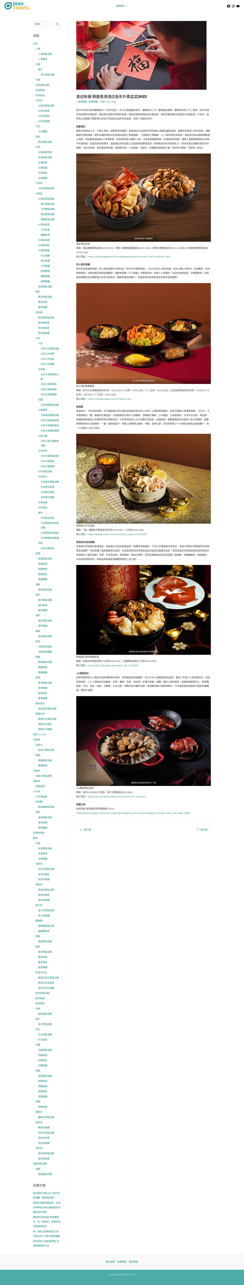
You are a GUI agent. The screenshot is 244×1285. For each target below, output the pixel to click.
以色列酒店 (44, 116)
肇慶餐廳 (45, 276)
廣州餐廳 (42, 307)
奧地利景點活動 (46, 889)
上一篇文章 (84, 829)
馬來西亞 (40, 703)
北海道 (41, 369)
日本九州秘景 (47, 353)
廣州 (38, 291)
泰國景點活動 (45, 558)
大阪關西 (42, 410)
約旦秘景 (42, 1039)
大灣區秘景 (44, 224)
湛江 (40, 69)
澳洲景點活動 (45, 817)
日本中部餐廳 (47, 466)
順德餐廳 (45, 281)
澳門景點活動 (45, 620)
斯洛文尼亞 (41, 972)
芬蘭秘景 (42, 1055)
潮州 (38, 594)
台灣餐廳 (42, 178)
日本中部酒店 (47, 461)
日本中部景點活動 (50, 456)
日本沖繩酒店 (47, 548)
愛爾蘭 (39, 920)
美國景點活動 (45, 760)
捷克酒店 (42, 962)
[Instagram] (233, 6)
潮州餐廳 (42, 610)
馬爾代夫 (40, 713)
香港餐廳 (42, 698)
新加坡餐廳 (44, 333)
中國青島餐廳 (45, 651)
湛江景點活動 (47, 74)
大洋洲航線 (41, 796)
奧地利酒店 (44, 895)
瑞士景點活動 (45, 1024)
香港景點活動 (45, 682)
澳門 (38, 615)
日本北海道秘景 (49, 384)
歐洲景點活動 (42, 993)
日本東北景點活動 (50, 481)
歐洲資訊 (40, 1003)
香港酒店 (42, 693)
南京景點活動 (45, 142)
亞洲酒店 (40, 95)
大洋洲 (36, 791)
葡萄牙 (39, 1112)
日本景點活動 (45, 471)
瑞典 (38, 1008)
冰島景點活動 (45, 848)
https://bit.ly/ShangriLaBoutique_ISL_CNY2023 (113, 665)
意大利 (39, 905)
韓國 (38, 657)
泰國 (38, 553)
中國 (38, 64)
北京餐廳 (42, 131)
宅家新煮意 (38, 832)
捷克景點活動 (45, 952)
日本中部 (42, 450)
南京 (38, 136)
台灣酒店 (42, 172)
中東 (38, 79)
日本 (38, 338)
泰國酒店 (42, 574)
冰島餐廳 (42, 858)
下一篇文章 (203, 829)
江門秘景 (45, 229)
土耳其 (39, 183)
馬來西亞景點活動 (47, 708)
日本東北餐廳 (47, 497)
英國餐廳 (42, 1096)
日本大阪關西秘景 (50, 420)
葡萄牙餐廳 (44, 1127)
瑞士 (38, 1019)
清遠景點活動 (40, 1163)
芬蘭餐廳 (42, 1065)
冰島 (38, 843)
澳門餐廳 (42, 625)
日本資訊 (42, 507)
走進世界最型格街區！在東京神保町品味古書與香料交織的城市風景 (46, 1207)
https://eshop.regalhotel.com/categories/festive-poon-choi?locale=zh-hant (129, 256)
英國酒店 (42, 1091)
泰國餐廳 (42, 579)
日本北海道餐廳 (49, 394)
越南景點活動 (45, 636)
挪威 (38, 936)
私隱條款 (122, 1261)
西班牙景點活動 (46, 1132)
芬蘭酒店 (42, 1060)
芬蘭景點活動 (45, 1050)
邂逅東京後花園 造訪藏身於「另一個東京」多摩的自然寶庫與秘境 (46, 1222)
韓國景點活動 (45, 662)
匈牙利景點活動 (46, 869)
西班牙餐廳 (44, 1143)
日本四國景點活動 (50, 405)
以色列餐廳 (44, 121)
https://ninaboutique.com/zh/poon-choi (109, 399)
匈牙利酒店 (44, 874)
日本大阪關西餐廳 (50, 430)
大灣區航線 (44, 240)
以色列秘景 (44, 111)
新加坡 (39, 312)
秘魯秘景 (40, 786)
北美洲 (36, 739)
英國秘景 (42, 1081)
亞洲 (35, 43)
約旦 (38, 1029)
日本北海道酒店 (49, 389)
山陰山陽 (42, 435)
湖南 (38, 584)
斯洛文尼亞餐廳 (46, 988)
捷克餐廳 (42, 967)
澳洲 (38, 812)
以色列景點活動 (46, 105)
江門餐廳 (45, 266)
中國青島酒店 (45, 646)
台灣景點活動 (45, 157)
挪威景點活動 (45, 941)
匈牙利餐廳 (44, 879)
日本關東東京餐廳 (50, 538)
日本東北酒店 (47, 492)
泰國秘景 (42, 564)
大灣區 (39, 193)
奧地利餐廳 (44, 900)
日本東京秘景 (47, 518)
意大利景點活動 (46, 910)
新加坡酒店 (44, 328)
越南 (38, 631)
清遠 (38, 1169)
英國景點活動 (45, 1076)
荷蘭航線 (42, 1106)
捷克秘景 (42, 957)
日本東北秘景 (47, 487)
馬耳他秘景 (44, 1158)
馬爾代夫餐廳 (45, 729)
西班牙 (39, 1122)
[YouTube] (238, 6)
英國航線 (42, 1086)
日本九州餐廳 (47, 364)
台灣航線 (42, 167)
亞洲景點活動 (42, 85)
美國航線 (42, 765)
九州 (40, 343)
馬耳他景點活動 (46, 1153)
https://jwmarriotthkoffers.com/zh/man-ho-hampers (117, 796)
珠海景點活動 (47, 214)
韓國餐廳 (42, 672)
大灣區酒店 (44, 245)
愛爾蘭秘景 (44, 931)
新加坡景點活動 (46, 317)
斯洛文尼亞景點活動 (48, 977)
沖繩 (40, 543)
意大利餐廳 (44, 915)
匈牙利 (39, 864)
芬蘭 (38, 1045)
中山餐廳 (45, 255)
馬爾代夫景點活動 (47, 719)
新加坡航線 (44, 322)
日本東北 (42, 476)
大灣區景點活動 (46, 198)
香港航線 (42, 688)
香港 (38, 677)
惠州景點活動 (47, 204)
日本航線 (42, 502)
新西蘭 (39, 801)
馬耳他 (39, 1148)
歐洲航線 (40, 998)
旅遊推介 (120, 6)
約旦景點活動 (45, 1034)
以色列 (39, 100)
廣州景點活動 (45, 297)
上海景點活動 (45, 54)
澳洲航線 (42, 822)
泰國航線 (42, 569)
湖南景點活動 (45, 589)
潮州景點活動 (45, 600)
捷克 (38, 946)
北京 (38, 126)
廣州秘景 (42, 302)
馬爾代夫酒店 (45, 724)
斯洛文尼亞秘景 (46, 982)
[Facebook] (228, 6)
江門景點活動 (47, 209)
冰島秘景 (42, 853)
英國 (38, 1070)
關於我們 (110, 1261)
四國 (40, 399)
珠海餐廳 (45, 271)
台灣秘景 (42, 162)
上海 (38, 48)
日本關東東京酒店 (50, 533)
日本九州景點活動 (50, 348)
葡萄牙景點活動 (46, 1117)
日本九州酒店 (47, 359)
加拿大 (39, 744)
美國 (38, 755)
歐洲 (35, 838)
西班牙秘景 (44, 1138)
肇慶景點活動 (47, 219)
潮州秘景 (42, 605)
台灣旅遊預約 (45, 152)
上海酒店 (42, 59)
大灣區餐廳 (44, 250)
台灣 (38, 147)
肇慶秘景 (45, 235)
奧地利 (39, 884)
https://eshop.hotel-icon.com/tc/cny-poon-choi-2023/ (117, 534)
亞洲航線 (40, 90)
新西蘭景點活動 (46, 807)
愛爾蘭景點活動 (46, 926)
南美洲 (36, 781)
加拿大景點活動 (46, 750)
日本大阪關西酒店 (50, 425)
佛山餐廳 (45, 260)
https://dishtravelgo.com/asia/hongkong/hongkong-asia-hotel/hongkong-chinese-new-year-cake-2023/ (133, 813)
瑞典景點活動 (45, 1014)
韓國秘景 (42, 667)
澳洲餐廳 (42, 827)
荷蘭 (38, 1101)
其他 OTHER (39, 734)
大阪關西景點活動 (50, 415)
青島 (38, 641)
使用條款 (133, 1261)
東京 (40, 512)
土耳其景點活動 (46, 188)
